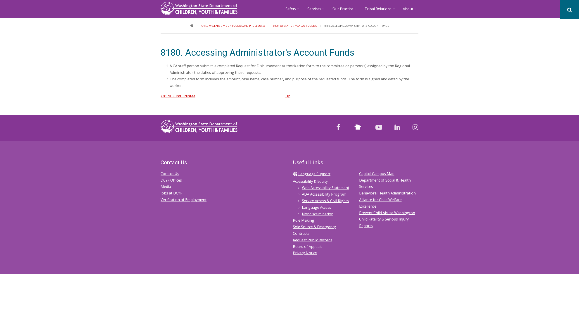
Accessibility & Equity (310, 181)
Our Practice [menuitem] (344, 10)
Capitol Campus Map (376, 173)
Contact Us (170, 173)
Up (287, 95)
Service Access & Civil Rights (325, 200)
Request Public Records (312, 239)
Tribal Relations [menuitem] (380, 10)
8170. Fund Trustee (178, 95)
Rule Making (303, 220)
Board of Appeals (307, 246)
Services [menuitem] (316, 10)
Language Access (316, 207)
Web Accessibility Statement (325, 187)
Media (166, 186)
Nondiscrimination (317, 213)
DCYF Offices (171, 180)
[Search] (569, 9)
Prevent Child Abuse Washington (387, 212)
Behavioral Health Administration (387, 193)
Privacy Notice (305, 252)
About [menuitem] (410, 10)
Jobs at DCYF (171, 193)
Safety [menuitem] (292, 10)
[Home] (199, 7)
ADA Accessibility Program (324, 194)
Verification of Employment (183, 199)
